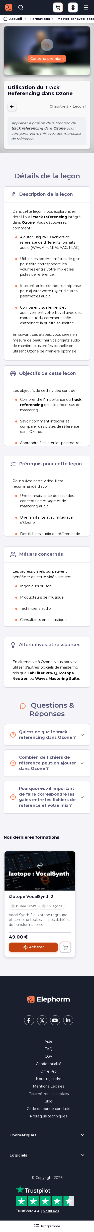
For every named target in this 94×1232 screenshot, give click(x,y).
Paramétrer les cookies (49, 1094)
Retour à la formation (12, 106)
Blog (48, 1101)
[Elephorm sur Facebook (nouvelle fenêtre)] (29, 1020)
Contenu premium (47, 58)
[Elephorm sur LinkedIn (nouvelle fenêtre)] (68, 1020)
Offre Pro (48, 1071)
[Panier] (58, 7)
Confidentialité (48, 1064)
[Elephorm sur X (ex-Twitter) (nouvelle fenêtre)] (42, 1020)
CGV (48, 1056)
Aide (48, 1041)
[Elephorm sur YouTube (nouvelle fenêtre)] (55, 1020)
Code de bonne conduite (48, 1108)
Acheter (36, 947)
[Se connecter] (73, 7)
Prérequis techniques (48, 1116)
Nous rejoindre (48, 1079)
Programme (50, 1226)
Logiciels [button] (18, 1155)
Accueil (16, 19)
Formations (40, 19)
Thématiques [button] (23, 1135)
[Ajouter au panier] (65, 947)
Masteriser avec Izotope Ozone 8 (73, 19)
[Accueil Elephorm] (48, 999)
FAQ (48, 1049)
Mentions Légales (48, 1086)
